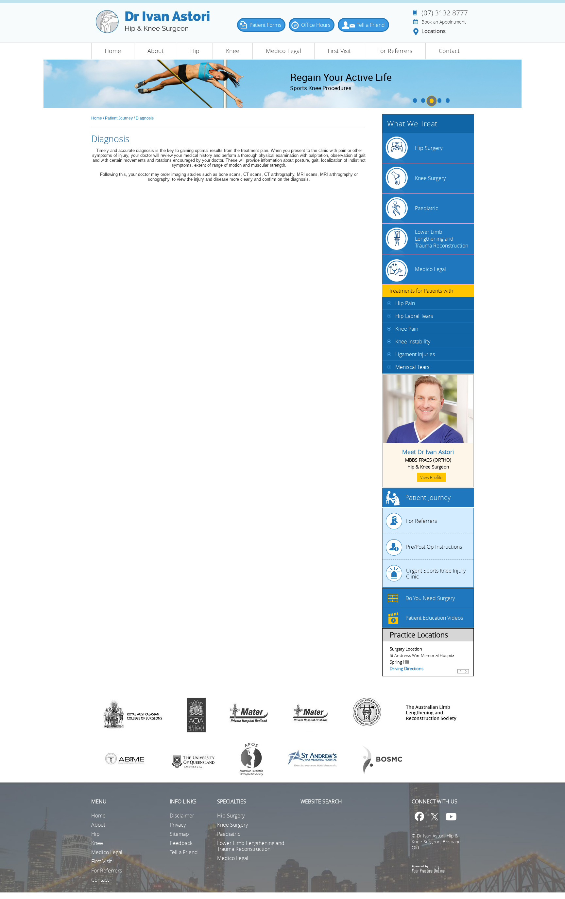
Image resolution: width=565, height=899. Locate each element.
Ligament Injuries (415, 354)
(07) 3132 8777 (444, 12)
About (155, 51)
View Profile (431, 477)
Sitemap (179, 833)
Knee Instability (412, 341)
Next (466, 674)
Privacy (178, 824)
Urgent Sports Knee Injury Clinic (436, 573)
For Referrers (394, 51)
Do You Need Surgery (430, 598)
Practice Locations (419, 634)
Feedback (181, 843)
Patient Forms (265, 24)
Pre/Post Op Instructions (434, 546)
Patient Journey (119, 118)
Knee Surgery (430, 178)
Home (113, 51)
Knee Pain (406, 328)
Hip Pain (405, 303)
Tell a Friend (371, 24)
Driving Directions (406, 668)
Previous (460, 674)
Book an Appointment (443, 22)
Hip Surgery (428, 148)
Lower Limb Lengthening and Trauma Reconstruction (441, 238)
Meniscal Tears (412, 367)
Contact (449, 51)
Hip (194, 51)
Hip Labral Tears (414, 316)
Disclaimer (182, 815)
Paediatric (426, 208)
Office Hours (315, 24)
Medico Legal (283, 51)
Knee (232, 51)
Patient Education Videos (434, 617)
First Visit (339, 51)
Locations (433, 31)
